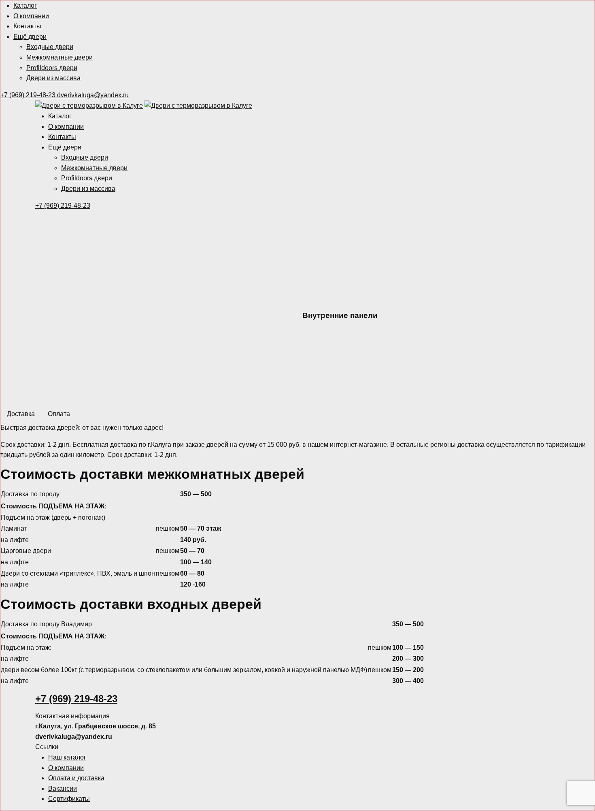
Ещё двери (30, 36)
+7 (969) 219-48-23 (28, 95)
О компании (31, 16)
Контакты (27, 26)
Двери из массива (53, 78)
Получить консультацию (343, 392)
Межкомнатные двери (59, 57)
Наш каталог (67, 757)
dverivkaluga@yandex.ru (93, 95)
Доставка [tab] (21, 413)
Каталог (25, 5)
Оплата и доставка (76, 778)
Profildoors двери (51, 67)
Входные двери (49, 46)
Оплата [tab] (59, 413)
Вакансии (62, 788)
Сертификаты (69, 798)
